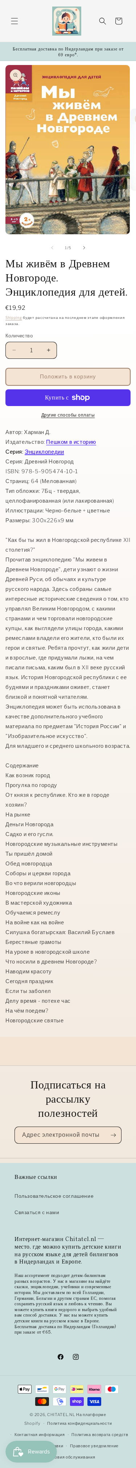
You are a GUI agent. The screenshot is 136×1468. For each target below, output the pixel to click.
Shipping (13, 317)
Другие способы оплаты (68, 415)
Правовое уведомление (94, 1445)
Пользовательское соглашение (54, 1196)
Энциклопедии (44, 452)
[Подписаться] (113, 1135)
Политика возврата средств (99, 1434)
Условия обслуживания (71, 1457)
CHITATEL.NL (61, 1414)
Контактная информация (40, 1434)
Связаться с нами (37, 1212)
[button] (14, 21)
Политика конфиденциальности (79, 1423)
